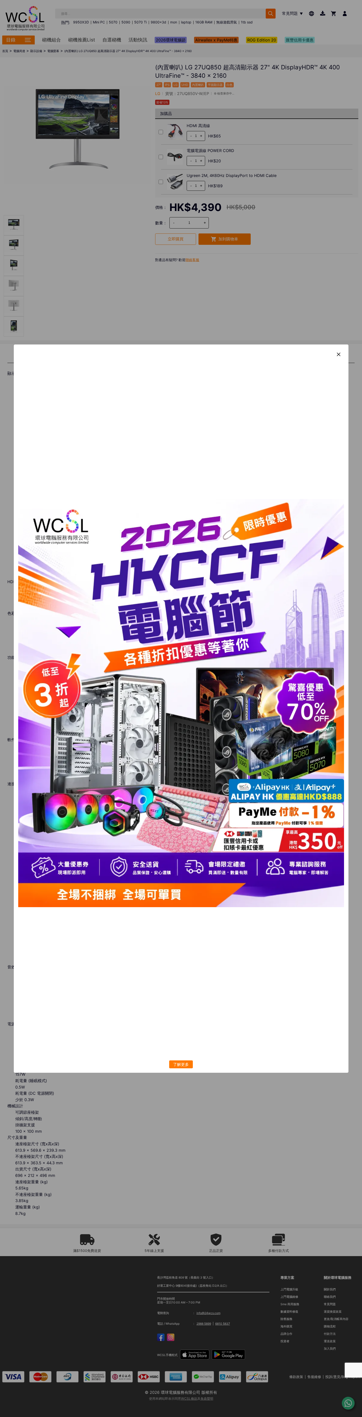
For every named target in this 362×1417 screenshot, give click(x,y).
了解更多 (181, 1064)
